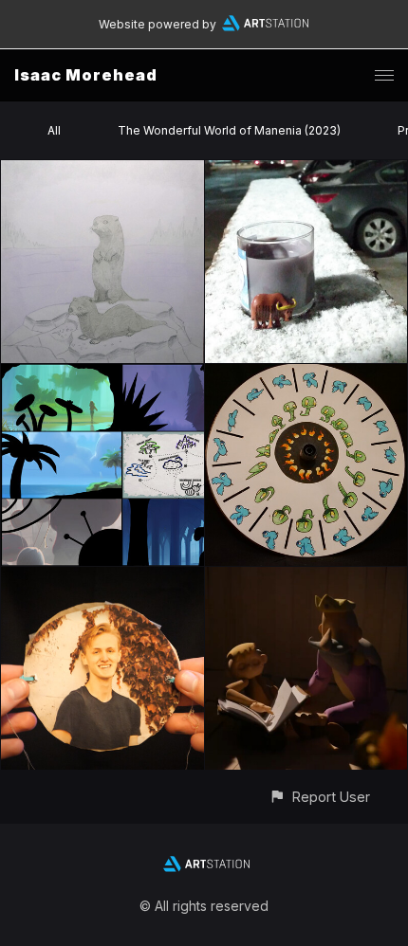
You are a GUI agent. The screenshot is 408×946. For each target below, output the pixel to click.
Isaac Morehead (86, 74)
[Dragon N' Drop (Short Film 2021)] (306, 578)
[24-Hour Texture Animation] (306, 171)
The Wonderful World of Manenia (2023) (229, 130)
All (54, 130)
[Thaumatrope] (102, 578)
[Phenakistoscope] (306, 375)
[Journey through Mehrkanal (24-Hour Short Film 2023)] (102, 375)
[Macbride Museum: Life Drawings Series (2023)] (102, 171)
